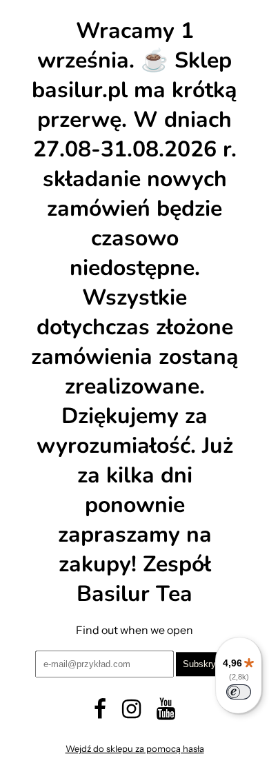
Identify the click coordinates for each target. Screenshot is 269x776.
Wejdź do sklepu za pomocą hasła (135, 749)
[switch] (238, 692)
